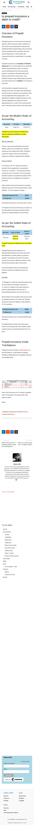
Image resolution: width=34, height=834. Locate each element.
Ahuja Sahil (17, 464)
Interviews (6, 558)
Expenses (8, 542)
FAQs (4, 561)
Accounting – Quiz (11, 567)
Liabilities (8, 537)
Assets (7, 534)
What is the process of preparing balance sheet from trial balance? (9, 444)
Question (9, 10)
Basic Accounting (10, 545)
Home (3, 10)
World (5, 577)
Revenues (8, 540)
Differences (9, 550)
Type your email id (9, 763)
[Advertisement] (17, 507)
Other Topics (9, 553)
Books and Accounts (12, 556)
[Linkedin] (3, 26)
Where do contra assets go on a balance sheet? (25, 443)
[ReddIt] (8, 26)
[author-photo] (17, 462)
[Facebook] (12, 26)
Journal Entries (10, 548)
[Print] (16, 26)
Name (5, 769)
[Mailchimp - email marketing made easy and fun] (14, 781)
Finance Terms (10, 575)
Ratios (7, 572)
